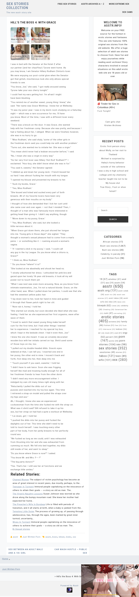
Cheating (108, 309)
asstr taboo (116, 298)
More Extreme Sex (119, 4)
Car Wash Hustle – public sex (70, 551)
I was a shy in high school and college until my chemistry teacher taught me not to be (112, 175)
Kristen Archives (113, 125)
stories (121, 352)
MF (101, 333)
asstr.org (108, 290)
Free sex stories (67, 4)
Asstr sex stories (109, 246)
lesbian (121, 329)
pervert (112, 337)
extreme (114, 322)
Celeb (116, 306)
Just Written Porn (31, 537)
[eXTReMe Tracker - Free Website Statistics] (69, 590)
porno (114, 341)
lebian (62, 537)
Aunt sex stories (110, 250)
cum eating (120, 313)
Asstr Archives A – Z (92, 4)
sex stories (113, 348)
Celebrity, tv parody (110, 254)
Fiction (109, 325)
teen (121, 356)
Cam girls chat (112, 122)
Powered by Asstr (70, 585)
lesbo (69, 537)
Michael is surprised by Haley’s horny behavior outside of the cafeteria (113, 162)
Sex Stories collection (17, 6)
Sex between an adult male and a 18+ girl (25, 551)
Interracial (109, 329)
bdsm (121, 302)
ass (110, 283)
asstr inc (110, 295)
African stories (110, 242)
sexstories (107, 352)
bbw (113, 302)
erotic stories (111, 319)
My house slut (113, 183)
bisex (55, 537)
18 (104, 279)
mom (109, 333)
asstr (15, 537)
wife (105, 359)
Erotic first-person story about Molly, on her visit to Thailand (113, 150)
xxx (74, 537)
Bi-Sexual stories (21, 529)
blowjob (104, 305)
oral (118, 333)
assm (48, 537)
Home (5, 559)
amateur (114, 279)
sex (121, 344)
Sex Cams (127, 12)
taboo (107, 356)
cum (108, 313)
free (118, 325)
